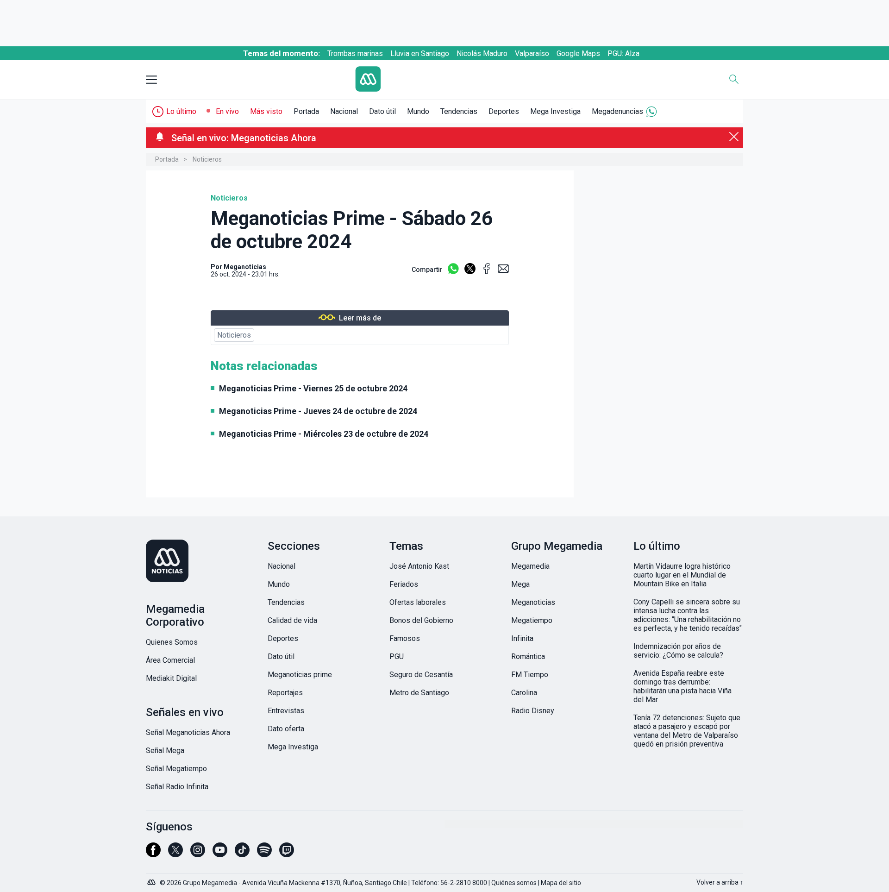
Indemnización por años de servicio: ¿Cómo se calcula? (678, 651)
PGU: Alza (623, 53)
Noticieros (207, 159)
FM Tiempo (529, 674)
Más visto (266, 111)
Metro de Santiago (419, 692)
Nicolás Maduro (482, 53)
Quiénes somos (514, 882)
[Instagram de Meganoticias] (197, 854)
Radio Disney (532, 710)
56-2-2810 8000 (463, 882)
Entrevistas (286, 710)
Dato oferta (286, 728)
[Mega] (152, 880)
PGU (396, 656)
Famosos (404, 638)
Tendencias (458, 111)
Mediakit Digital (171, 678)
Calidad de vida (292, 620)
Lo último (181, 111)
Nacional (344, 111)
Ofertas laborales (417, 602)
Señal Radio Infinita (177, 786)
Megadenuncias (617, 111)
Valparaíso (532, 53)
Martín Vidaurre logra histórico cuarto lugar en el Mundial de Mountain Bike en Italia (682, 575)
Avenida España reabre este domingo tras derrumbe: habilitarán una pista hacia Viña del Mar (682, 686)
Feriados (403, 584)
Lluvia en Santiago (419, 53)
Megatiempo (531, 620)
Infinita (522, 638)
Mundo (418, 111)
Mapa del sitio (561, 882)
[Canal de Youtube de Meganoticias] (220, 854)
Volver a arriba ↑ (719, 882)
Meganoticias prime (300, 674)
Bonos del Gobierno (421, 620)
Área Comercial (170, 660)
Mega (520, 584)
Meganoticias (245, 266)
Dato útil (382, 111)
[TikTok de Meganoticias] (242, 854)
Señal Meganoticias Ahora (188, 732)
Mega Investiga (555, 111)
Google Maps (578, 53)
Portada (306, 111)
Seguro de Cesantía (421, 674)
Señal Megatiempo (176, 768)
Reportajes (285, 692)
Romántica (528, 656)
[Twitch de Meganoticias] (286, 854)
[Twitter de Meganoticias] (175, 854)
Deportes (503, 111)
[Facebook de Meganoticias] (153, 854)
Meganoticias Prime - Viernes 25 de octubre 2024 (313, 388)
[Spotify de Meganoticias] (264, 854)
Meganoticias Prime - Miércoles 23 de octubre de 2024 (323, 434)
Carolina (524, 692)
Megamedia (530, 566)
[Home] (437, 79)
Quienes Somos (172, 642)
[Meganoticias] (201, 562)
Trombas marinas (355, 53)
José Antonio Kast (419, 566)
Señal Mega (165, 750)
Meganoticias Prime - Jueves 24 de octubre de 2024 (318, 411)
